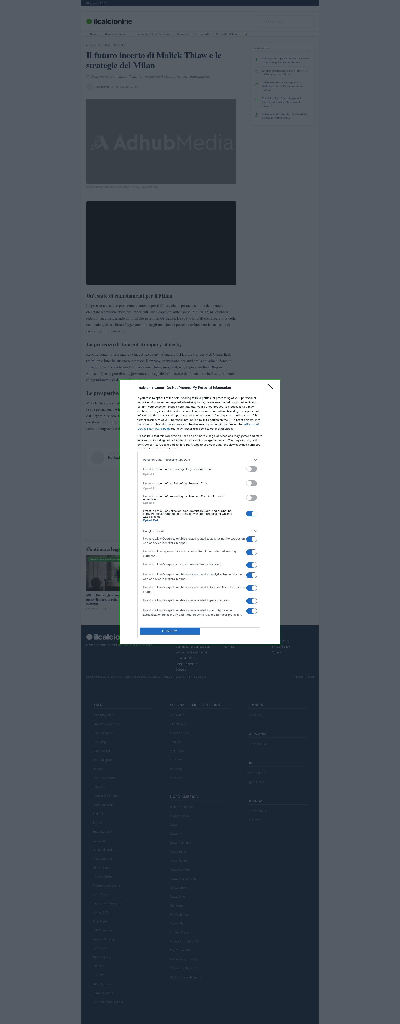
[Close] (272, 388)
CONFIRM (170, 631)
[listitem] (200, 460)
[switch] (251, 469)
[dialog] (200, 512)
